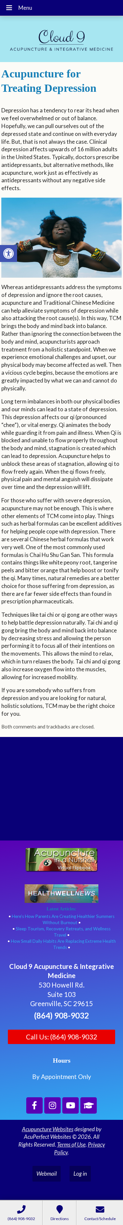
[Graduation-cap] (88, 1105)
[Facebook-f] (34, 1105)
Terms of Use (71, 1144)
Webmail (46, 1173)
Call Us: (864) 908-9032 (61, 1037)
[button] (8, 253)
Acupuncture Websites (47, 1129)
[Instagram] (52, 1105)
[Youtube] (70, 1105)
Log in (80, 1173)
